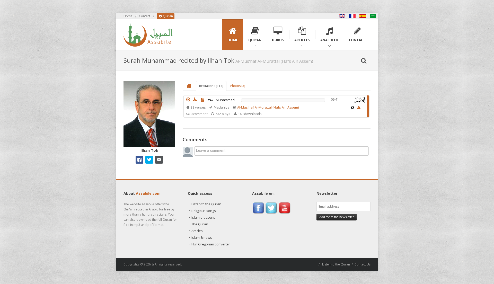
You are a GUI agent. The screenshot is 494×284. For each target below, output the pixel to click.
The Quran (199, 224)
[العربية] (373, 16)
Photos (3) (237, 86)
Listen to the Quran (206, 204)
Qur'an (167, 16)
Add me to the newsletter (336, 217)
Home (128, 16)
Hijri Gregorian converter (210, 244)
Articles (197, 230)
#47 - (221, 99)
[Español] (363, 16)
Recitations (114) (211, 86)
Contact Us (362, 264)
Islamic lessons (203, 217)
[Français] (352, 16)
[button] (188, 99)
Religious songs (203, 210)
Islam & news (201, 237)
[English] (342, 16)
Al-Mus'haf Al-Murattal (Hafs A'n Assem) (268, 107)
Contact (144, 16)
